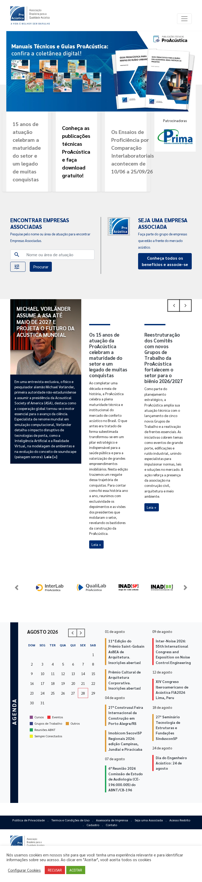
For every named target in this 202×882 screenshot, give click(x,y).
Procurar (40, 266)
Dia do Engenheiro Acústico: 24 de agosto (171, 763)
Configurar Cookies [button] (24, 870)
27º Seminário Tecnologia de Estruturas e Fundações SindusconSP (168, 727)
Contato (111, 825)
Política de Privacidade (29, 820)
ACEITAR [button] (75, 870)
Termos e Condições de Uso (70, 820)
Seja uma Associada (149, 820)
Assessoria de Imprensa (112, 820)
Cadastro (93, 825)
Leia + (96, 544)
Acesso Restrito (179, 820)
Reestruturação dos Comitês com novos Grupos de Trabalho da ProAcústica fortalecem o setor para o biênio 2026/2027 (163, 357)
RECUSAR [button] (55, 870)
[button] (18, 267)
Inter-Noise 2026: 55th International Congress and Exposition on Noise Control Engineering (173, 651)
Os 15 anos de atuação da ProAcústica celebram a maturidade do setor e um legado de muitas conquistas (108, 355)
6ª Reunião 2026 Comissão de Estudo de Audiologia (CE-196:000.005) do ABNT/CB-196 (125, 779)
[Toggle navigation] (184, 18)
